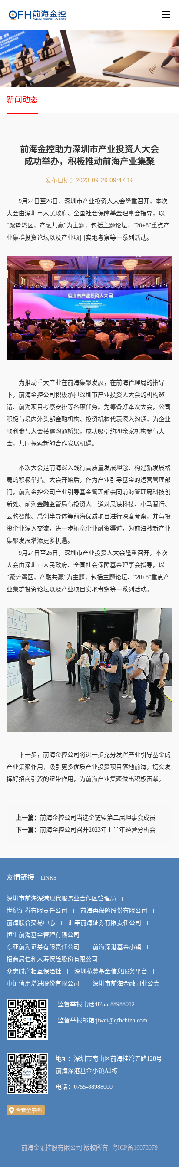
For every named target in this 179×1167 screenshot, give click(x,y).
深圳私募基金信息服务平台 (110, 971)
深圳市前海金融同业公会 (126, 983)
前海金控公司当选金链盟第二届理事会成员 (98, 817)
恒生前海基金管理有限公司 (43, 935)
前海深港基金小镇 (117, 947)
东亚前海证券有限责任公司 (43, 947)
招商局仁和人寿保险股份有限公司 (52, 959)
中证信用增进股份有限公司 (43, 983)
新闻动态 (22, 100)
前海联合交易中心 (31, 923)
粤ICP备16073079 (135, 1147)
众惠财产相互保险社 (34, 971)
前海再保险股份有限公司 (113, 910)
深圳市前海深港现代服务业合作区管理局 (61, 898)
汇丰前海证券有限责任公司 (104, 923)
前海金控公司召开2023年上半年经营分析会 (98, 830)
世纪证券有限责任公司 (37, 910)
